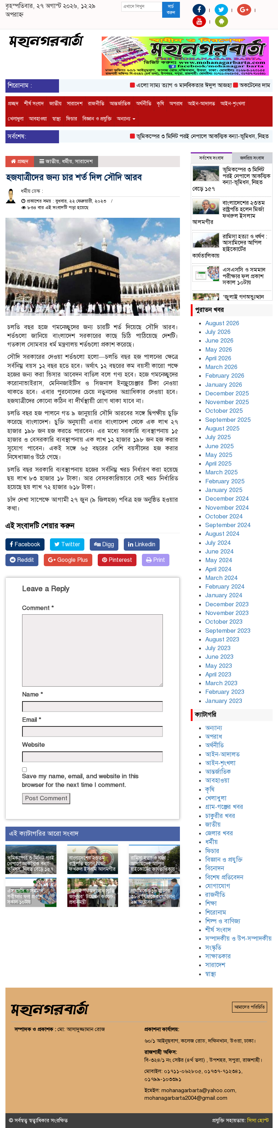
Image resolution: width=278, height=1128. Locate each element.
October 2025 (224, 411)
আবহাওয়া (38, 119)
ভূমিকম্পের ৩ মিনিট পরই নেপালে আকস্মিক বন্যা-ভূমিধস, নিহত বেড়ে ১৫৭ (30, 863)
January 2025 (223, 490)
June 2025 (219, 446)
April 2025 (218, 463)
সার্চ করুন (171, 9)
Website (33, 745)
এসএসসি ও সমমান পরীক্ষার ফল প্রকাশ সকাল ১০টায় (25, 896)
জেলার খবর (219, 833)
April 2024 (218, 569)
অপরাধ (175, 104)
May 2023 (218, 666)
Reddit (25, 560)
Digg (107, 544)
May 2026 (218, 349)
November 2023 (227, 613)
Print (158, 560)
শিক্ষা (211, 903)
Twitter (70, 544)
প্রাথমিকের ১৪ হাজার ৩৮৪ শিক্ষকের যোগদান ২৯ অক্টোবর (153, 896)
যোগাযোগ (217, 886)
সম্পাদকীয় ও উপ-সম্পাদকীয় (238, 938)
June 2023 (219, 657)
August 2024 (222, 534)
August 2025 (222, 428)
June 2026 (219, 340)
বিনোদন (214, 868)
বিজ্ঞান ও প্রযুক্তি (97, 119)
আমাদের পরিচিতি (249, 1007)
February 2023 (224, 692)
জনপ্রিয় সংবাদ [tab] (252, 158)
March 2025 (221, 472)
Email (31, 720)
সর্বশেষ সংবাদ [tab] (211, 158)
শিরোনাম (215, 912)
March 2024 (221, 578)
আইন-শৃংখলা (232, 104)
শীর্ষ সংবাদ (34, 104)
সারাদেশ (75, 104)
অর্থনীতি (143, 104)
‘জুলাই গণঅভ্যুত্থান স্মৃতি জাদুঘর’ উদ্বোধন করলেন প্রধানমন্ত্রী (92, 896)
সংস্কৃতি (213, 947)
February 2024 (224, 586)
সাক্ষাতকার (218, 956)
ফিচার (71, 119)
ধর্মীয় (67, 161)
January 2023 (223, 701)
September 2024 (227, 525)
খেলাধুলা (16, 119)
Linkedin (144, 544)
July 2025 (218, 437)
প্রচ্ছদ (13, 104)
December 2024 (227, 498)
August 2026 (222, 323)
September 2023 (227, 631)
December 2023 (227, 604)
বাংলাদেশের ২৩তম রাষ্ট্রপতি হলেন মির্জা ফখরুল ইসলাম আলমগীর (92, 863)
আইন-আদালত (201, 104)
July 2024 (218, 543)
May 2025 (218, 455)
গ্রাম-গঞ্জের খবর (224, 807)
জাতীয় (55, 104)
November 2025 (227, 402)
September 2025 (227, 420)
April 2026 (218, 358)
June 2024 (219, 551)
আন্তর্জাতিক (120, 104)
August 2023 (222, 639)
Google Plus (72, 560)
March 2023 (221, 683)
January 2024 (223, 595)
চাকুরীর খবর (220, 816)
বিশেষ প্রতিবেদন (224, 877)
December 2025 (227, 393)
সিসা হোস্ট (258, 1120)
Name (32, 694)
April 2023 (218, 674)
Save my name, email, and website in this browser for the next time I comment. (80, 780)
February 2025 (224, 481)
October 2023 (224, 622)
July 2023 (218, 648)
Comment (38, 608)
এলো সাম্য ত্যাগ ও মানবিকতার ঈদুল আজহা (174, 85)
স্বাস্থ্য (56, 119)
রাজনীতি (96, 104)
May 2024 (218, 560)
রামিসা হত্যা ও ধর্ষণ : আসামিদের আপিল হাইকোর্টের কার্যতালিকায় (153, 863)
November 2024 (227, 508)
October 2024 (224, 516)
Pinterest (119, 560)
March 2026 (221, 367)
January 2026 (223, 385)
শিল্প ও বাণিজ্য (222, 921)
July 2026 (218, 332)
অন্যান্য (124, 119)
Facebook (26, 544)
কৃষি (160, 104)
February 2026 (224, 375)
